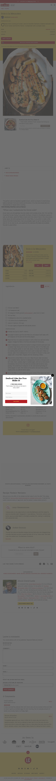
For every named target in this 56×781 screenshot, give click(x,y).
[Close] (52, 375)
